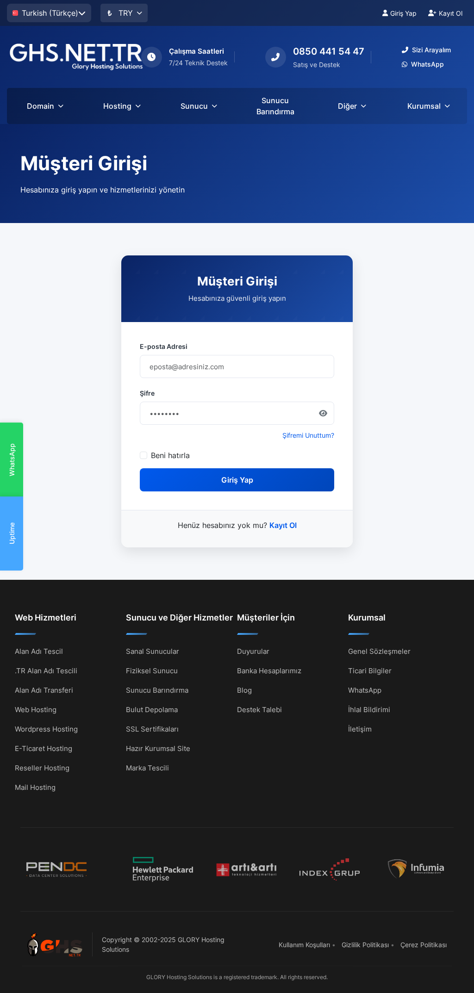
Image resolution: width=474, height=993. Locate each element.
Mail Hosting (35, 787)
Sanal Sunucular (152, 651)
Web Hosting (35, 709)
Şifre (147, 393)
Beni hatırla (170, 455)
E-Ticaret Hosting (43, 748)
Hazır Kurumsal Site (158, 748)
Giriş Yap (403, 13)
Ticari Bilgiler (370, 670)
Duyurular (253, 651)
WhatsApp (12, 459)
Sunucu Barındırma (275, 106)
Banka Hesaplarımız (269, 670)
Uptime (12, 534)
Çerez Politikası (423, 945)
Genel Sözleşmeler (379, 651)
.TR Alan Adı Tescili (46, 670)
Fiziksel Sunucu (152, 670)
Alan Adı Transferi (44, 690)
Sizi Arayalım (431, 50)
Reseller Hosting (42, 767)
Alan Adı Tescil (39, 651)
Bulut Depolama (152, 709)
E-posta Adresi (163, 346)
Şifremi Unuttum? (308, 435)
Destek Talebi (259, 709)
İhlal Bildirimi (369, 709)
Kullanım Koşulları (304, 945)
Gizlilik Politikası (365, 945)
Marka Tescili (147, 767)
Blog (244, 690)
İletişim (360, 729)
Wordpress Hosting (46, 729)
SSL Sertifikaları (152, 729)
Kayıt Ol (450, 13)
